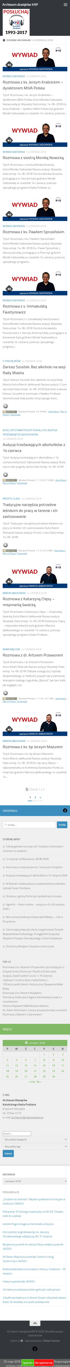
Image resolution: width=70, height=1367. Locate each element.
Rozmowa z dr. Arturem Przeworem (33, 655)
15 (44, 1065)
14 (35, 1065)
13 (25, 1065)
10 (62, 1060)
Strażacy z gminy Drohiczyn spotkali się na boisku (34, 896)
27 (25, 1077)
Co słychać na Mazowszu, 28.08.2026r (27, 859)
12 (16, 1065)
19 (16, 1071)
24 (62, 1071)
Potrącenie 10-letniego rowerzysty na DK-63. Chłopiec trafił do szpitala (33, 1214)
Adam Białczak (11, 649)
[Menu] (65, 4)
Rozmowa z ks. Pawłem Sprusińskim (33, 232)
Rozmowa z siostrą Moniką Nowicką (33, 158)
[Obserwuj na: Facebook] (65, 810)
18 (7, 1071)
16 (53, 1065)
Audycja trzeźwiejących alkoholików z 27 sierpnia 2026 (36, 875)
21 (35, 1071)
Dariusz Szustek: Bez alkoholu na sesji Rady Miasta (34, 370)
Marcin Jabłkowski (14, 593)
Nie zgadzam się (43, 1362)
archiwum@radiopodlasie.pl (27, 1117)
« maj (32, 1082)
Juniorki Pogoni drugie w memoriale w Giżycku (28, 1224)
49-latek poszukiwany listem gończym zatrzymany (31, 1289)
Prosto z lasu (11, 498)
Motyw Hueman (52, 1340)
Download (15, 414)
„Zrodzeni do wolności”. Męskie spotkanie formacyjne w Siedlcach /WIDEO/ (34, 1201)
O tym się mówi (11, 361)
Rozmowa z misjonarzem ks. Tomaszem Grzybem (34, 867)
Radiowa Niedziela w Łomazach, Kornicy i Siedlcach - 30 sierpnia (34, 1271)
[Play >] (5, 406)
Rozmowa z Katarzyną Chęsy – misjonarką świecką (29, 602)
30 (53, 1077)
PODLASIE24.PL (11, 1192)
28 (35, 1077)
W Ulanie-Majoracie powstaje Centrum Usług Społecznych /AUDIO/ (28, 1259)
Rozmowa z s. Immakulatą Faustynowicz (25, 309)
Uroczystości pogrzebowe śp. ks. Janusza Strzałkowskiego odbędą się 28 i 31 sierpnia (27, 1234)
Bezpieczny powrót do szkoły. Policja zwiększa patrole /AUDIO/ (33, 1246)
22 (44, 1071)
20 (25, 1071)
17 (62, 1065)
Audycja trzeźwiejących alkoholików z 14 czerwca (34, 448)
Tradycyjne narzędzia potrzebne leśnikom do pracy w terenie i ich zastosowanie (30, 510)
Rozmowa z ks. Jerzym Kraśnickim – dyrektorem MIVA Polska (33, 85)
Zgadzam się (29, 1362)
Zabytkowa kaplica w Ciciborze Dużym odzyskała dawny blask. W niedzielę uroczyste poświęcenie (34, 1300)
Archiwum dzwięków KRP (20, 4)
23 (53, 1071)
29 (44, 1077)
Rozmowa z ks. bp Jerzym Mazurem (33, 747)
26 (16, 1077)
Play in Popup (9, 483)
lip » (39, 1082)
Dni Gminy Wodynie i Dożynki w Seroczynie (30, 946)
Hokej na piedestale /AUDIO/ (19, 1281)
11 (7, 1065)
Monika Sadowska (14, 76)
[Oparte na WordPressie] (22, 1341)
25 (7, 1077)
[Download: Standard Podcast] (10, 411)
